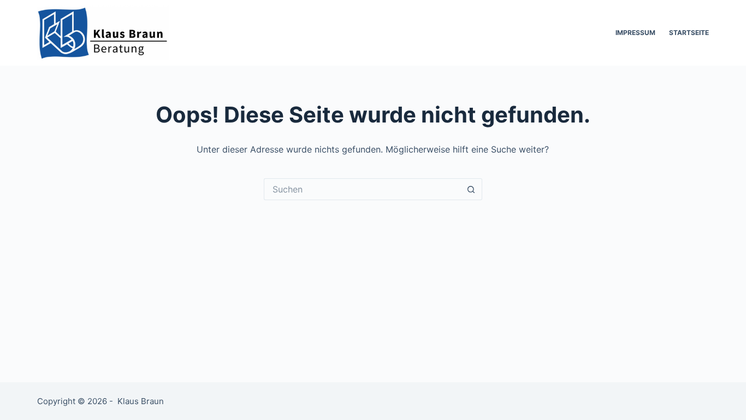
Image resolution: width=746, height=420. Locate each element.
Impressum (635, 32)
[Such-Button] (471, 189)
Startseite (689, 32)
